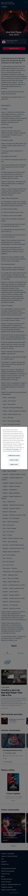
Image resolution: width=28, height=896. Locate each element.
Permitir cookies (14, 460)
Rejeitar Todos (14, 464)
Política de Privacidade (12, 449)
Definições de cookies (14, 455)
